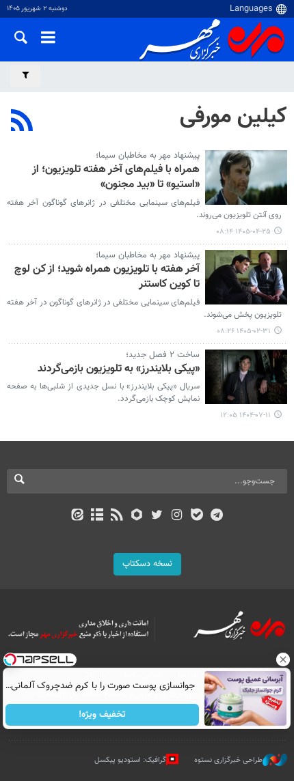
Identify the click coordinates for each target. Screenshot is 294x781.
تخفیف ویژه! (102, 714)
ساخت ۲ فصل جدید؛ (163, 355)
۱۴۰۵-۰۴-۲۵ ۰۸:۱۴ (243, 232)
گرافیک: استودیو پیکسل (130, 760)
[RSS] (22, 122)
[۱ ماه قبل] (246, 177)
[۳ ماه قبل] (246, 277)
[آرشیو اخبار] (96, 516)
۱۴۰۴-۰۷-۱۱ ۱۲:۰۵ (245, 415)
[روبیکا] (137, 516)
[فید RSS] (117, 516)
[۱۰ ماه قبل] (246, 377)
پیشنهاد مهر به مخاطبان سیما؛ (148, 155)
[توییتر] (156, 516)
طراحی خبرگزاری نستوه (228, 760)
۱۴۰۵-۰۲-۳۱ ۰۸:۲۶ (244, 331)
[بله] (196, 516)
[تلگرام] (217, 516)
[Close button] (284, 659)
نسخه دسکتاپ (147, 564)
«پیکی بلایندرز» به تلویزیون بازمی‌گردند (119, 370)
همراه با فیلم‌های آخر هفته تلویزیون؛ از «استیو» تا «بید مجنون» (116, 177)
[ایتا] (76, 516)
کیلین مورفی (233, 117)
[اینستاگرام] (176, 516)
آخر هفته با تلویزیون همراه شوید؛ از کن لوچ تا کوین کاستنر (107, 277)
